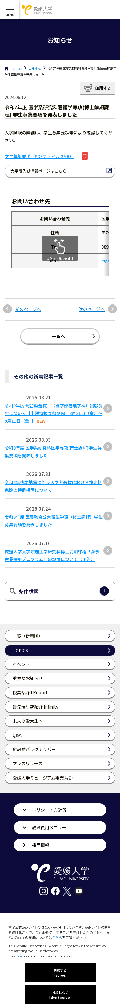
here (19, 955)
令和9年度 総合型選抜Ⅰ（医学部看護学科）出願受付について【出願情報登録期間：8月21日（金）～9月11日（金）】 (54, 413)
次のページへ (92, 309)
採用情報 (40, 845)
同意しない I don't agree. (60, 995)
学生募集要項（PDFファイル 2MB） (39, 156)
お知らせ (35, 68)
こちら (57, 937)
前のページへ (28, 309)
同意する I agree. (60, 972)
